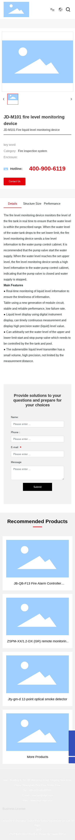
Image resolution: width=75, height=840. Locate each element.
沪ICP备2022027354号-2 (23, 834)
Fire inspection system (32, 151)
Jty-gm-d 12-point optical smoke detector (37, 668)
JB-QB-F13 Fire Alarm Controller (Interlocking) (37, 554)
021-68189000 (42, 790)
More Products (37, 728)
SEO (38, 829)
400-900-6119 (47, 168)
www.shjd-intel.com (41, 800)
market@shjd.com (42, 795)
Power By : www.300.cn (52, 834)
